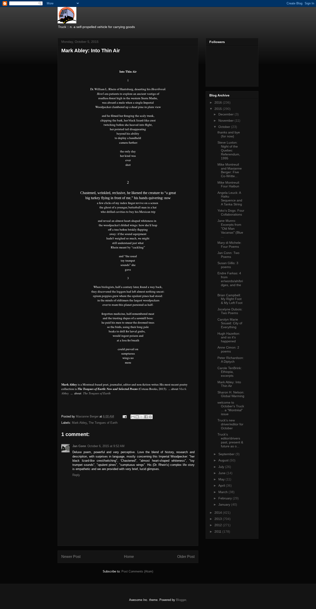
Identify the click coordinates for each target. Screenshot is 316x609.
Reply (76, 475)
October (224, 127)
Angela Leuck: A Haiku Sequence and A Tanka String (229, 198)
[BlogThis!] (137, 416)
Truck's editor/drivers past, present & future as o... (230, 440)
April (222, 485)
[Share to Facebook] (146, 416)
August (223, 460)
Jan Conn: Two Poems (228, 255)
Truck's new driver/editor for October (230, 424)
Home (129, 557)
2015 (218, 109)
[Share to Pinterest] (150, 416)
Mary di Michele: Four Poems (229, 244)
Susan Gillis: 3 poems (227, 265)
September (226, 454)
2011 (218, 531)
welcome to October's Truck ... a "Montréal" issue (230, 408)
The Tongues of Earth (103, 422)
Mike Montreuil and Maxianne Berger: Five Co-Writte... (229, 170)
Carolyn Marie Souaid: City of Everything (229, 323)
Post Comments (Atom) (137, 571)
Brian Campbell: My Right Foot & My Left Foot (229, 299)
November (226, 120)
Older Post (186, 557)
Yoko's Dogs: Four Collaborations (230, 212)
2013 (218, 519)
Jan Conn (79, 446)
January (224, 504)
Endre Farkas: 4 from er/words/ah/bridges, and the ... (230, 281)
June (222, 473)
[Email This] (132, 416)
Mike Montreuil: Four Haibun (228, 184)
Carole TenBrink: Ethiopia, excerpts (229, 372)
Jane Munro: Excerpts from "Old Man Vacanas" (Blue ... (230, 228)
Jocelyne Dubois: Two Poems (229, 311)
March (223, 492)
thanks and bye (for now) (228, 134)
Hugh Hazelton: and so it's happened (228, 337)
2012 (218, 525)
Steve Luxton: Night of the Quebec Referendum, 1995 (228, 150)
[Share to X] (141, 416)
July (221, 467)
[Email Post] (124, 416)
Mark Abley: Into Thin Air (229, 384)
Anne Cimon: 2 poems (228, 349)
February (225, 498)
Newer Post (71, 557)
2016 (218, 102)
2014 (218, 512)
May (222, 479)
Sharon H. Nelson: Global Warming (230, 394)
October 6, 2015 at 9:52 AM (105, 446)
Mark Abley (79, 422)
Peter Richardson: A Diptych (230, 360)
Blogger (181, 600)
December (226, 114)
